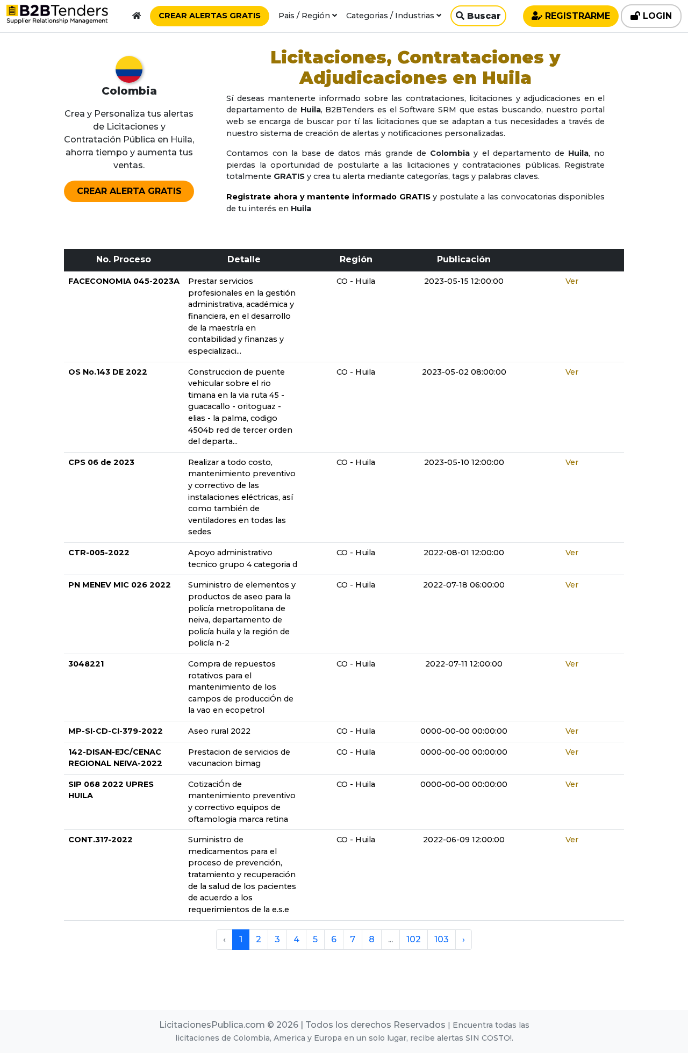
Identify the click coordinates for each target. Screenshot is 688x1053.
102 (413, 939)
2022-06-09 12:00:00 (464, 839)
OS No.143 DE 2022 (107, 372)
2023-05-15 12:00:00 (464, 281)
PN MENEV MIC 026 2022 (119, 585)
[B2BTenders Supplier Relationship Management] (57, 16)
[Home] (136, 15)
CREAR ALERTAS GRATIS (210, 15)
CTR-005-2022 (99, 552)
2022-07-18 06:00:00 (464, 585)
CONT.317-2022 (100, 839)
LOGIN (656, 16)
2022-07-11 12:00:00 (464, 664)
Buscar (482, 16)
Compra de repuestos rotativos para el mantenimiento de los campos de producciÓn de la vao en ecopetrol (240, 687)
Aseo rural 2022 (219, 731)
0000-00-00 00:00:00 (463, 731)
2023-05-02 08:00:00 (464, 372)
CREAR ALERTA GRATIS (129, 191)
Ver (571, 281)
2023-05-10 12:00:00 (464, 462)
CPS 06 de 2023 (101, 462)
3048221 (86, 664)
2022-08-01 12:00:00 (464, 552)
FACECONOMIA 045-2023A (124, 281)
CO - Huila (355, 281)
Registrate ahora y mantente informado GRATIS (328, 197)
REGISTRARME (576, 16)
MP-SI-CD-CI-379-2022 (115, 731)
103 (441, 939)
